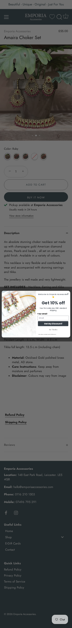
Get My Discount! (53, 323)
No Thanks (53, 329)
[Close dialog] (68, 293)
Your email (42, 314)
